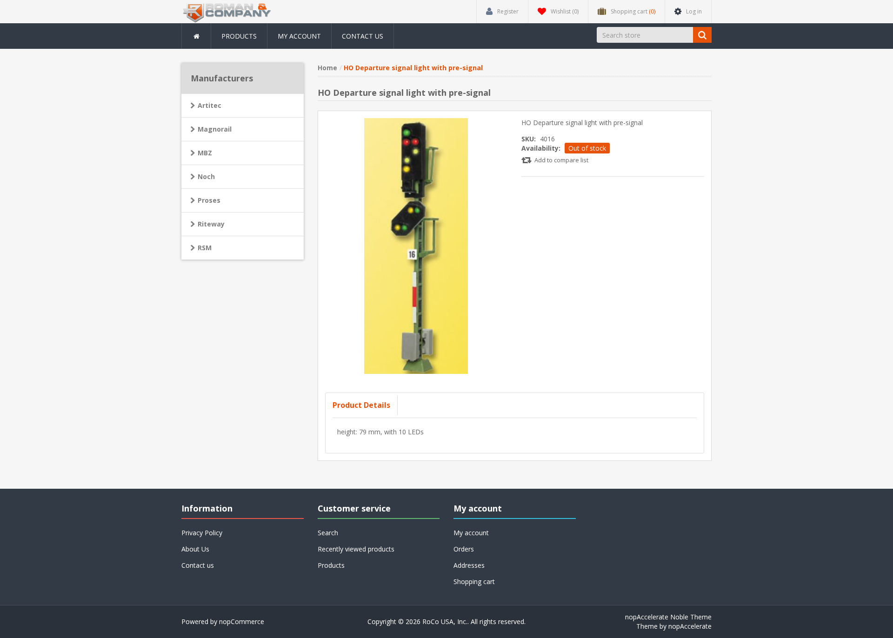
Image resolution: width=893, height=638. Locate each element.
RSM (205, 247)
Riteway (211, 223)
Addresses (469, 565)
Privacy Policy (201, 532)
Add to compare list (561, 160)
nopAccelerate (690, 626)
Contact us (362, 36)
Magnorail (215, 129)
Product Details (361, 405)
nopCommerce (241, 621)
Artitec (209, 105)
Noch (206, 176)
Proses (209, 200)
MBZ (205, 152)
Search (328, 532)
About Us (195, 549)
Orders (463, 549)
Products (239, 36)
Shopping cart (474, 581)
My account (299, 36)
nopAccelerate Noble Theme (668, 616)
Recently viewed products (356, 549)
